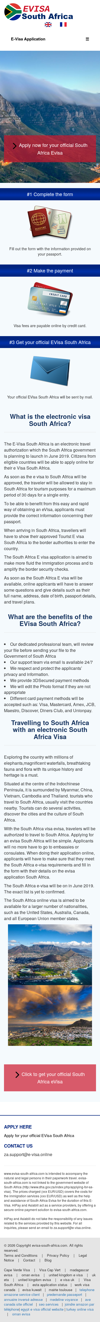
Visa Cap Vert (50, 1269)
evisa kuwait (32, 1289)
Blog (48, 1260)
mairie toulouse (60, 1289)
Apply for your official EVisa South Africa (39, 1135)
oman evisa (30, 1274)
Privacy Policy (58, 1255)
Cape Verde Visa (17, 1269)
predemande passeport (64, 1294)
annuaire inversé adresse (23, 1299)
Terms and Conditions (21, 1255)
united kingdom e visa (66, 1274)
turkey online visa (80, 1309)
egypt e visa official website (42, 1309)
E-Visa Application (28, 39)
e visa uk (67, 1279)
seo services (49, 1304)
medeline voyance (64, 1299)
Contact (29, 1260)
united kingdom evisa (34, 1279)
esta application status (50, 1284)
